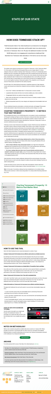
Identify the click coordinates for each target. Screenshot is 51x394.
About (27, 375)
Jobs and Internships (43, 378)
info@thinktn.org (31, 361)
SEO (34, 392)
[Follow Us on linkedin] (7, 379)
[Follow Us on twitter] (7, 382)
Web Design (39, 392)
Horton (23, 392)
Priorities (28, 376)
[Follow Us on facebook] (4, 379)
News (27, 380)
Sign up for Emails (43, 375)
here (37, 129)
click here (36, 344)
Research (28, 378)
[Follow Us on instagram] (10, 379)
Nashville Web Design (28, 392)
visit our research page (40, 166)
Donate (28, 381)
